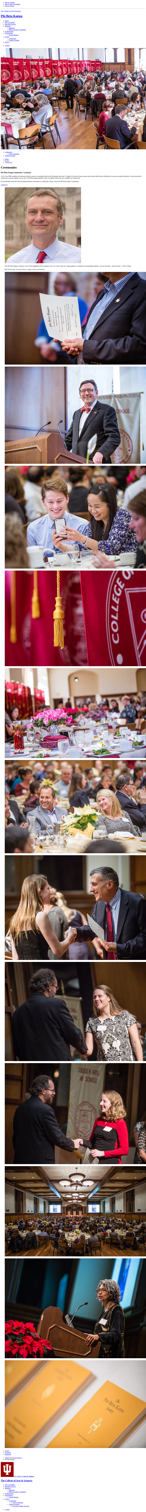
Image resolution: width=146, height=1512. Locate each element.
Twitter (7, 1451)
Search (7, 42)
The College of (24, 1476)
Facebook (8, 1452)
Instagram (8, 1454)
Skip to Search (9, 6)
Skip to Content (10, 2)
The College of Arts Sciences (11, 11)
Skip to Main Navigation (12, 4)
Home (7, 21)
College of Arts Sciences (13, 1458)
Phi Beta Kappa (11, 16)
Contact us (4, 185)
